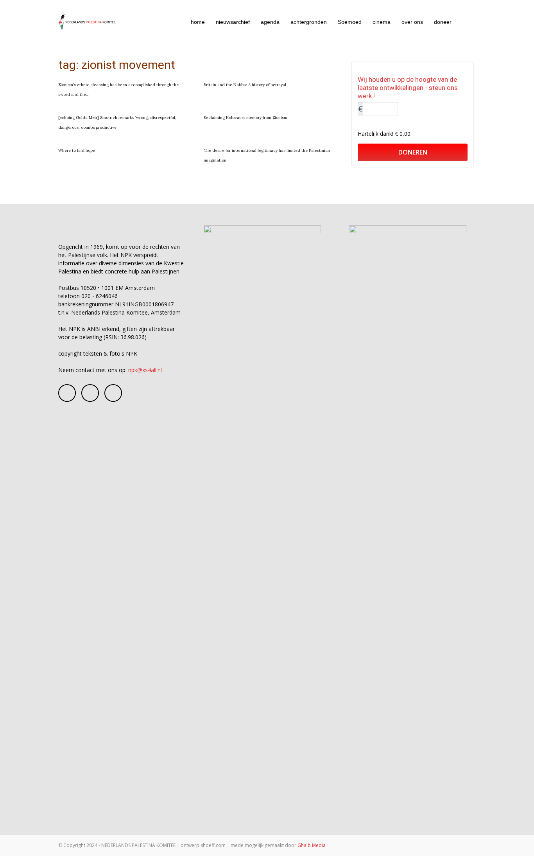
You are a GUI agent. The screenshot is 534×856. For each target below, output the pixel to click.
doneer (443, 22)
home (198, 22)
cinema (382, 22)
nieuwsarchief (233, 22)
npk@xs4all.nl (145, 370)
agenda (270, 22)
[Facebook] (67, 393)
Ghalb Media (311, 845)
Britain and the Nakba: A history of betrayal (245, 84)
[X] (113, 393)
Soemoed (350, 22)
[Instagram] (90, 393)
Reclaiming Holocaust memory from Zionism (245, 117)
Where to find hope (76, 150)
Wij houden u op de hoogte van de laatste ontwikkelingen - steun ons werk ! (408, 88)
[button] (466, 22)
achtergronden (308, 22)
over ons (412, 22)
